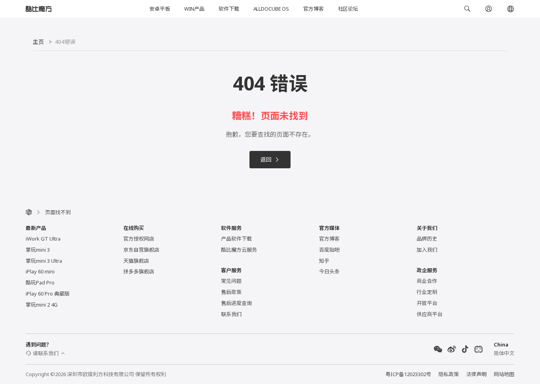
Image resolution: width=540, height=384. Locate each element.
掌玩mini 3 (38, 249)
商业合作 (427, 280)
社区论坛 (348, 8)
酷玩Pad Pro (40, 282)
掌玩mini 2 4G (42, 304)
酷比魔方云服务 (239, 249)
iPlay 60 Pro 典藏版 (48, 293)
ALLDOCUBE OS (271, 8)
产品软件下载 (236, 238)
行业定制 (427, 292)
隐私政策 (448, 374)
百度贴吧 (329, 249)
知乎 (324, 260)
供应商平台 (429, 314)
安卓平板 (159, 8)
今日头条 (329, 271)
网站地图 (504, 374)
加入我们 (427, 249)
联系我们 (231, 314)
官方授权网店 (138, 238)
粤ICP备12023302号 (408, 374)
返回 (266, 159)
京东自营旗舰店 (141, 249)
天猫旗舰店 (136, 260)
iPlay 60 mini (40, 271)
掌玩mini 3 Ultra (44, 260)
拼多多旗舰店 (138, 271)
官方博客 (313, 8)
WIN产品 (194, 8)
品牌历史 (427, 238)
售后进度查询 (236, 303)
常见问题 (231, 280)
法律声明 (476, 374)
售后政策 (231, 292)
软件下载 (229, 8)
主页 (38, 41)
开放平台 (427, 303)
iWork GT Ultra (43, 238)
